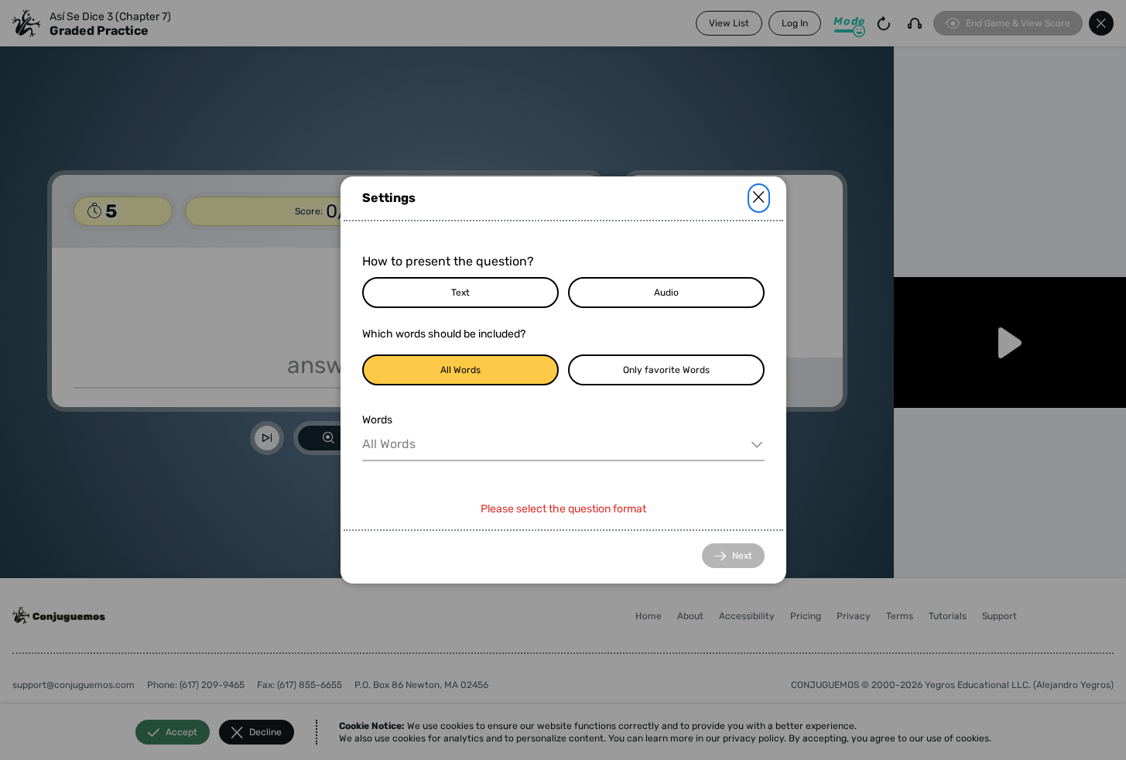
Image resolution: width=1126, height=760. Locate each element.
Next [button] (742, 555)
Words (377, 419)
